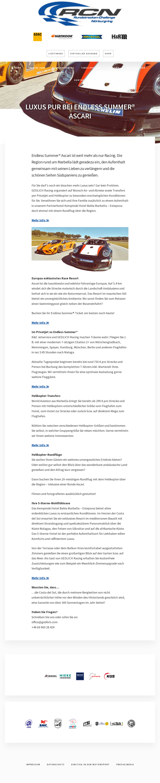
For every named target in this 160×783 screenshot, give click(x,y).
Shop (108, 53)
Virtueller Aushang (84, 53)
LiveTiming (55, 53)
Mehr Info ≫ (40, 220)
